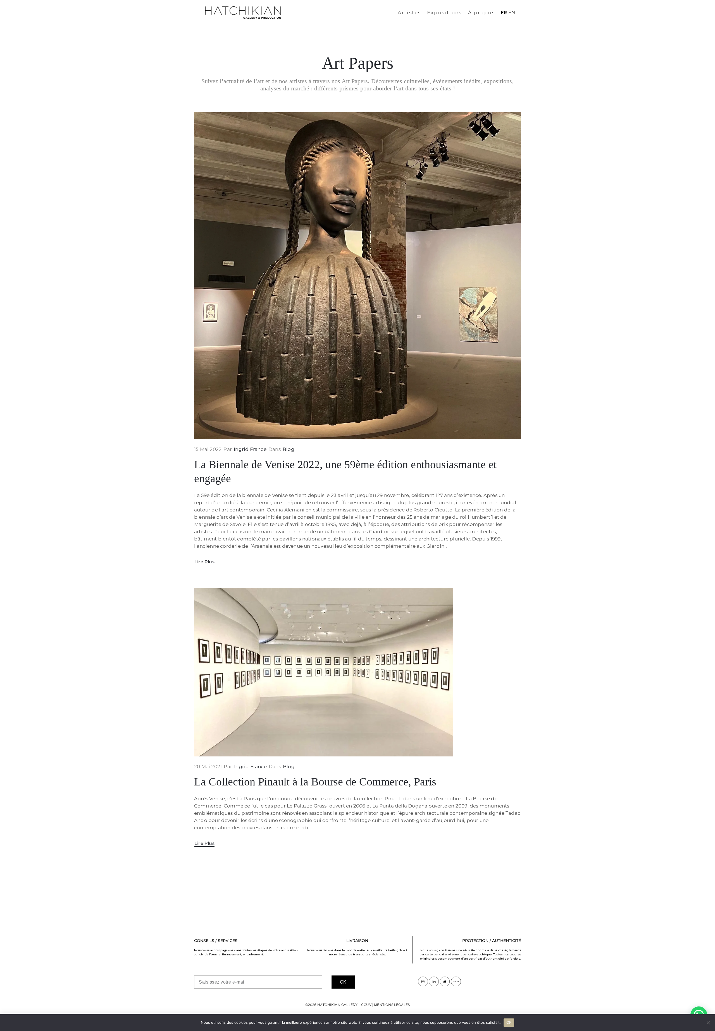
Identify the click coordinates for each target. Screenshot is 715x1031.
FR (504, 12)
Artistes (409, 12)
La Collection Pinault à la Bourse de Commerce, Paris (315, 781)
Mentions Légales (392, 1005)
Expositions (444, 12)
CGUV (366, 1005)
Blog (288, 449)
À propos (481, 12)
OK (509, 1022)
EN (511, 12)
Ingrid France (250, 449)
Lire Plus (204, 561)
